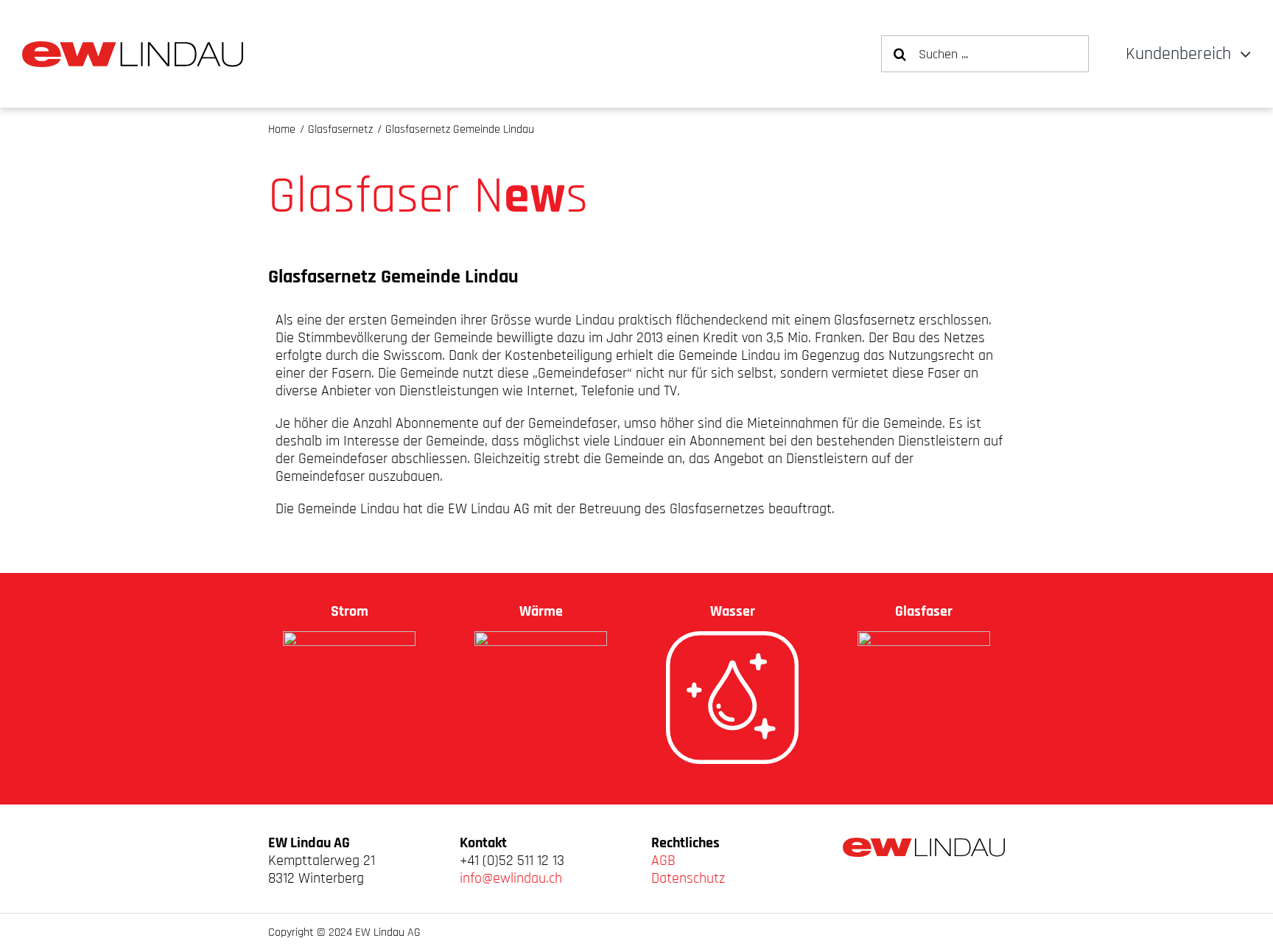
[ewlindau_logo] (132, 48)
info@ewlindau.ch (511, 878)
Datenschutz (688, 878)
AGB (663, 860)
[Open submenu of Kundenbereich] (1241, 54)
